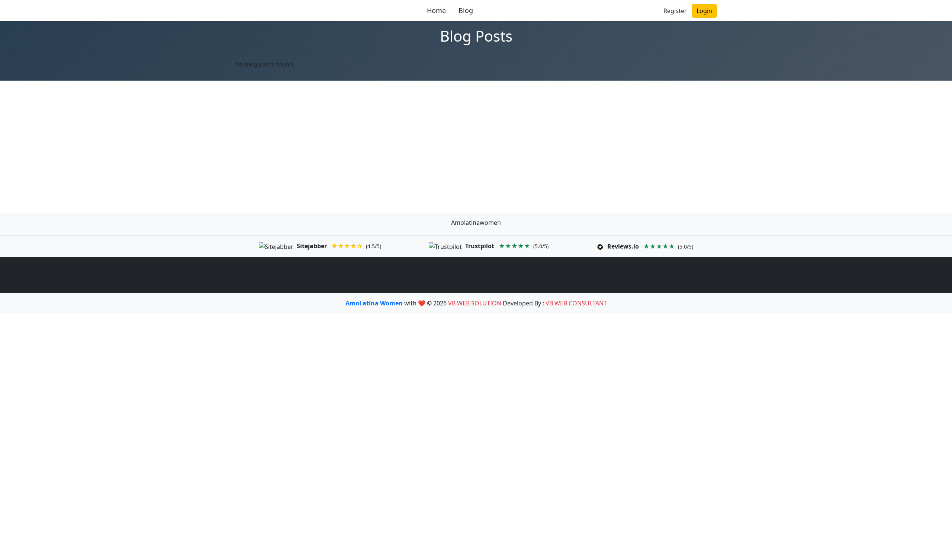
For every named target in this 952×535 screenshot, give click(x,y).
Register (675, 11)
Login (704, 11)
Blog (466, 10)
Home (436, 10)
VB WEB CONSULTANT (576, 303)
